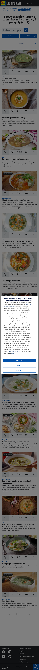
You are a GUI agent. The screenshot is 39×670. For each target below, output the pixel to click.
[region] (19, 335)
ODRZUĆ (19, 365)
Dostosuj (19, 371)
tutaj (12, 353)
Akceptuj (19, 360)
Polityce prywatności (14, 351)
